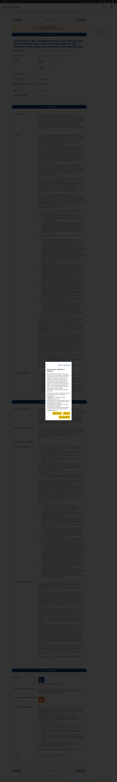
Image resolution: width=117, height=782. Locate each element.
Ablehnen (66, 413)
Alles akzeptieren (64, 417)
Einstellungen (57, 413)
